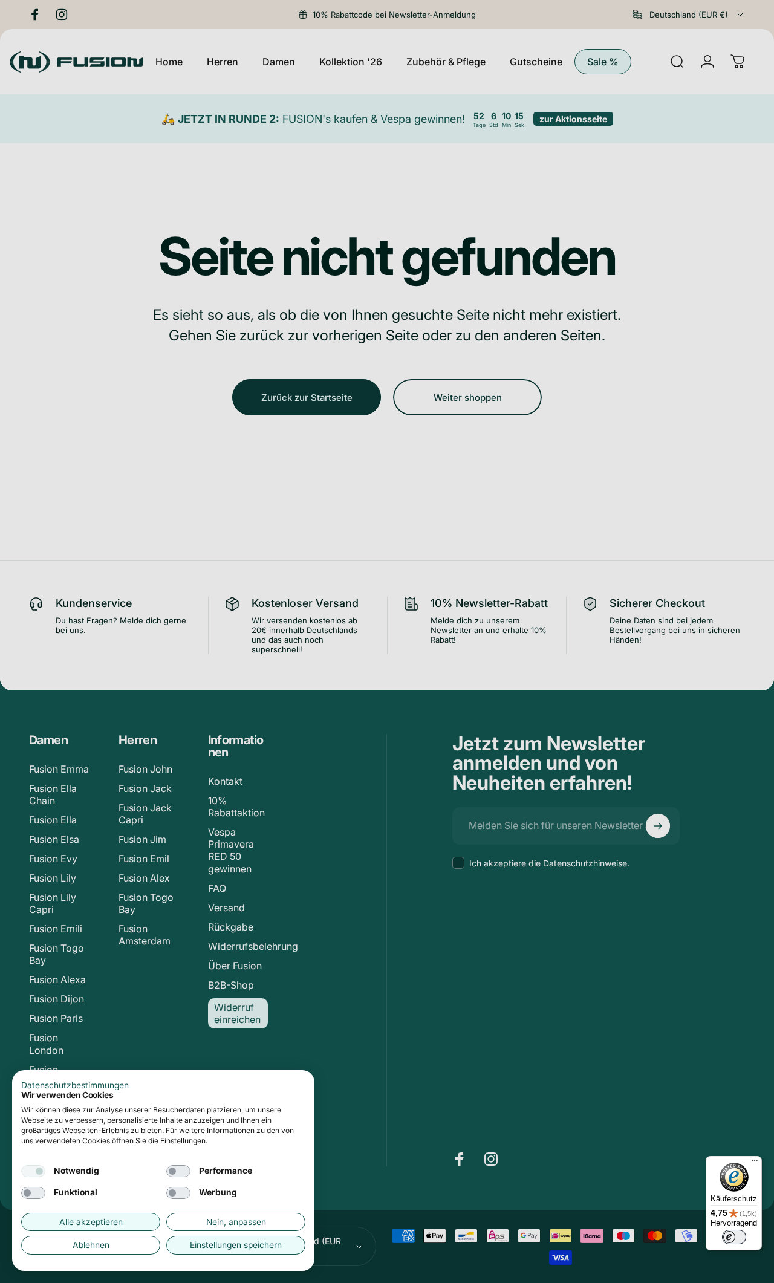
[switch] (734, 1237)
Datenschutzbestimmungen (75, 1085)
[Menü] (754, 1163)
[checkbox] (33, 1171)
